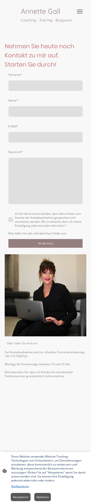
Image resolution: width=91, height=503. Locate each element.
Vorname (15, 75)
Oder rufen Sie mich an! (22, 343)
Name (13, 100)
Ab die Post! (45, 243)
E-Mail (13, 126)
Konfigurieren (20, 486)
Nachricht (15, 152)
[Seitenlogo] (45, 16)
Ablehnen (42, 497)
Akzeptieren (20, 497)
